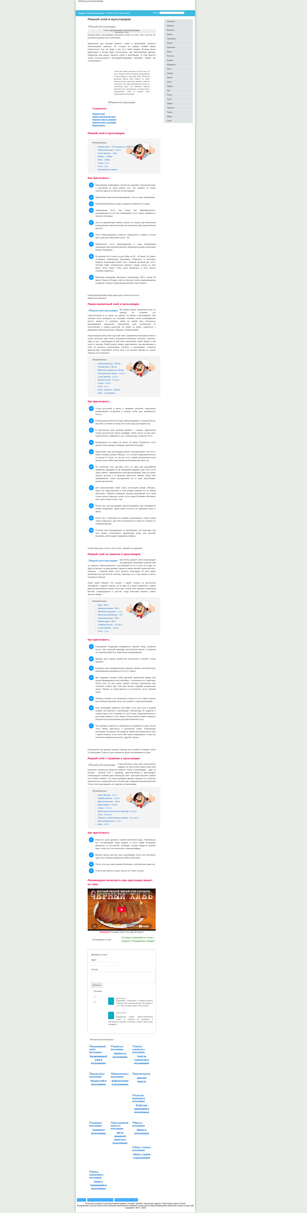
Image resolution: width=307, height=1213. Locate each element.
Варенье (170, 26)
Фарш (169, 116)
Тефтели (170, 108)
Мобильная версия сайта (126, 1200)
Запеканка (171, 39)
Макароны (171, 65)
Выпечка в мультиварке (132, 30)
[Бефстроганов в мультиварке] (120, 1077)
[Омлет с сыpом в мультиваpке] (141, 1150)
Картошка (171, 47)
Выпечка (170, 30)
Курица (170, 60)
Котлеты (170, 56)
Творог (169, 103)
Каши (169, 52)
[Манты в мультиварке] (141, 1126)
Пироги (170, 86)
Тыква (169, 112)
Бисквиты (171, 21)
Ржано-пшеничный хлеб (104, 117)
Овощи (170, 73)
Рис (168, 90)
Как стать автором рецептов (100, 1200)
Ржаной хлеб (98, 114)
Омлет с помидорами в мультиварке (98, 1185)
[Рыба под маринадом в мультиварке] (141, 1101)
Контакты (81, 1200)
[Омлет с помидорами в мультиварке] (98, 1178)
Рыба (169, 95)
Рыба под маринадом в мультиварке (141, 1108)
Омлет (170, 77)
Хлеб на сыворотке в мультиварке (141, 1059)
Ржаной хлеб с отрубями (104, 123)
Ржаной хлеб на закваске (104, 120)
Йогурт (170, 43)
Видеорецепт (98, 125)
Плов (169, 82)
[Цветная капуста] (141, 1074)
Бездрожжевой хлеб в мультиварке (98, 1059)
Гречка (170, 34)
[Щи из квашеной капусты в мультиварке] (120, 1129)
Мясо (169, 69)
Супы (169, 99)
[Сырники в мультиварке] (98, 1126)
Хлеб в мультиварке (116, 30)
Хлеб (169, 121)
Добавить (97, 985)
